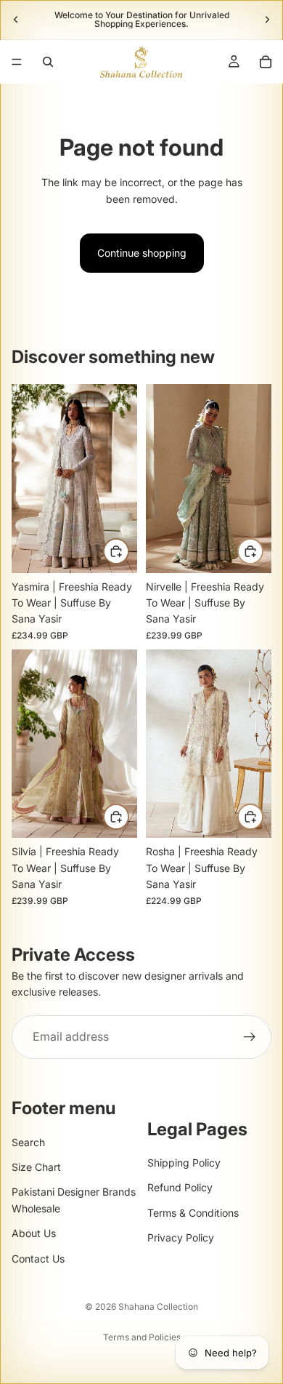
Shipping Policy (184, 1162)
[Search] (48, 62)
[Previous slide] (16, 20)
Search (28, 1142)
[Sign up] (249, 1036)
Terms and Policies (142, 1337)
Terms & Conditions (193, 1213)
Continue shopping (141, 253)
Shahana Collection (158, 1306)
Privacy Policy (180, 1237)
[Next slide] (267, 20)
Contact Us (38, 1258)
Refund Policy (180, 1188)
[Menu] (16, 62)
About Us (34, 1233)
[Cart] (266, 62)
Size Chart (36, 1167)
